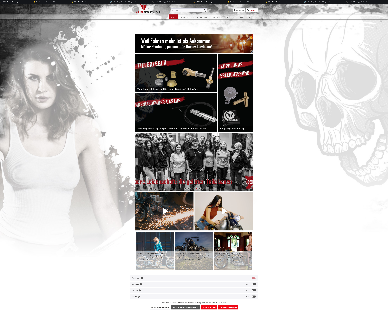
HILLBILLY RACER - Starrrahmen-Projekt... (151, 253)
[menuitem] (189, 10)
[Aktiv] (254, 278)
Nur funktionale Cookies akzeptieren (185, 307)
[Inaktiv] (254, 284)
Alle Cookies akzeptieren (228, 307)
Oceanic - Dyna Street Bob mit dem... (189, 253)
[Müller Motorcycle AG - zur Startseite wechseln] (146, 8)
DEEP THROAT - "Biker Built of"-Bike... (228, 253)
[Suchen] (205, 10)
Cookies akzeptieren (209, 307)
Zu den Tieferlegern (194, 162)
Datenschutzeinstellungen (160, 307)
